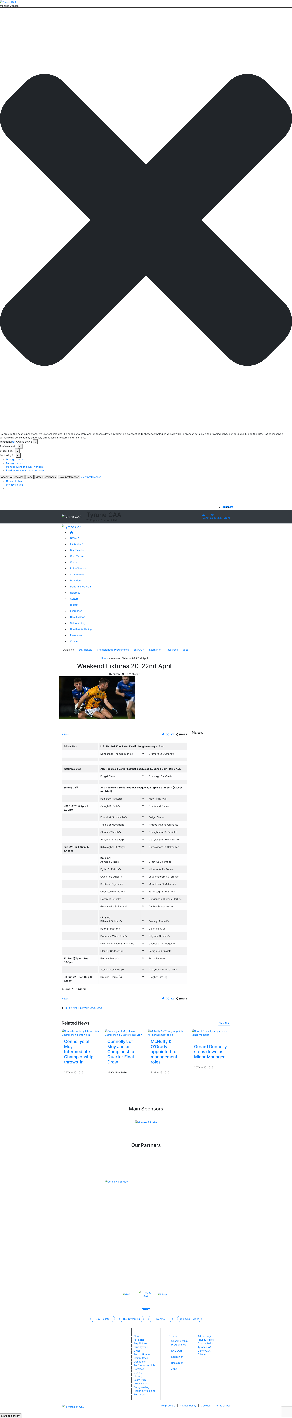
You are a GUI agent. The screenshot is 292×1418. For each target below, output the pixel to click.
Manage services (15, 463)
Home (104, 658)
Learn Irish (76, 610)
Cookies (205, 1405)
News (65, 734)
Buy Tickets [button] (77, 549)
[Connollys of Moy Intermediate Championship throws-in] (81, 1032)
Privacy (188, 1405)
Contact (74, 641)
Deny (29, 476)
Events (173, 1336)
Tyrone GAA (205, 1347)
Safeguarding (77, 622)
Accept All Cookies (12, 476)
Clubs (73, 562)
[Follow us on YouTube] (232, 507)
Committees (77, 574)
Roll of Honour (78, 568)
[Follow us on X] (227, 507)
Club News (71, 1008)
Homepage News (86, 1008)
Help (168, 1405)
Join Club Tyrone (220, 517)
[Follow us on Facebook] (225, 507)
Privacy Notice (14, 484)
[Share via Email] (173, 734)
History (74, 604)
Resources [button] (76, 635)
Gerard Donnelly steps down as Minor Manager (210, 1051)
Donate (206, 517)
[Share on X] (168, 734)
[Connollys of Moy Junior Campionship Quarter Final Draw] (124, 1032)
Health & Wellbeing (81, 628)
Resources (172, 649)
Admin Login (205, 1336)
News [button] (73, 537)
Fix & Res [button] (75, 543)
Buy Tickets (85, 649)
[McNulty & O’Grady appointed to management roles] (167, 1032)
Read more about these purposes (25, 470)
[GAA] (126, 1294)
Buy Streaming (131, 1318)
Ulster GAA (204, 1350)
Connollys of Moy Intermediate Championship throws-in (78, 1051)
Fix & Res (139, 1339)
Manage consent (10, 1415)
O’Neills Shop (77, 616)
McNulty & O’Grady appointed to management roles (164, 1051)
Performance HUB (80, 586)
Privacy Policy (206, 1339)
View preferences (46, 476)
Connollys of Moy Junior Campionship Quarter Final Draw (120, 1051)
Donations (76, 580)
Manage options (15, 459)
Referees (75, 592)
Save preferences (69, 476)
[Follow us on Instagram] (229, 507)
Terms (222, 1405)
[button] (146, 220)
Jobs (185, 649)
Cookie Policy (14, 481)
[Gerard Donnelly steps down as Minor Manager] (211, 1032)
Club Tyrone (77, 556)
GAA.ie (201, 1354)
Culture (74, 598)
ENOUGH (139, 649)
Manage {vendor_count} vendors (24, 466)
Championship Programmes (113, 649)
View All (223, 1023)
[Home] (149, 532)
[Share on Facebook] (163, 734)
